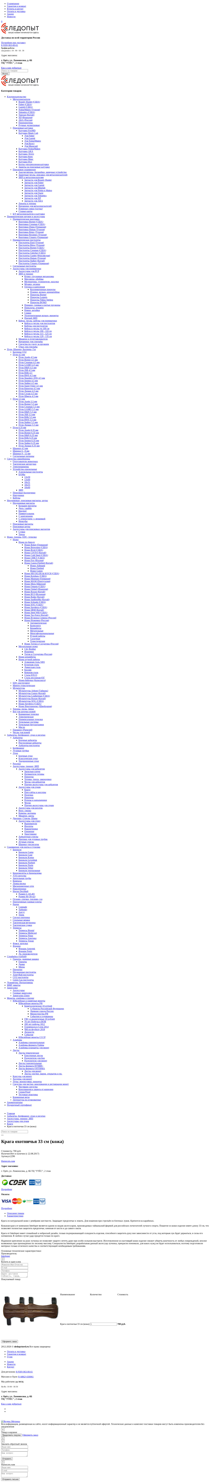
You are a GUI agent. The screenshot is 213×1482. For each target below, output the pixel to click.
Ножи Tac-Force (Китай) (36, 615)
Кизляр (27, 670)
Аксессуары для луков (30, 787)
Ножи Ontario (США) (34, 586)
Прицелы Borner (38, 294)
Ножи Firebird (37, 568)
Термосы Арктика (27, 938)
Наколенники (19, 888)
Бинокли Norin (26, 865)
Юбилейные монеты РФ (31, 1003)
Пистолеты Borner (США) (31, 248)
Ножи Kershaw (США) (35, 576)
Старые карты (25, 211)
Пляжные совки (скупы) (31, 208)
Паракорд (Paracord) (22, 730)
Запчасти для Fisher (33, 182)
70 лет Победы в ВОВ (35, 1021)
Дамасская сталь (32, 667)
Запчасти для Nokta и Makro (38, 190)
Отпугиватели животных (25, 461)
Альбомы (17, 1040)
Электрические (26, 717)
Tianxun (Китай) (26, 115)
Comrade (23, 907)
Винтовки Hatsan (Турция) (32, 229)
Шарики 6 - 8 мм (21, 451)
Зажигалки (12, 988)
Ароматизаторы (15, 1102)
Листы (16, 1050)
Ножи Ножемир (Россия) (36, 620)
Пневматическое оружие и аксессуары (26, 216)
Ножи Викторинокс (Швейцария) (35, 706)
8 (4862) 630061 (26, 1376)
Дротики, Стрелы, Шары (25, 818)
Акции (10, 14)
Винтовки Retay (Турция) (31, 232)
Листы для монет (32, 1071)
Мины (22, 967)
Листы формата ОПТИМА (32, 1068)
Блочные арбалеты (28, 740)
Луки (15, 753)
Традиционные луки (29, 761)
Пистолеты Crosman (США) (32, 250)
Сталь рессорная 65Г (34, 677)
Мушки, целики (32, 284)
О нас (10, 1356)
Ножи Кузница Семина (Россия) (40, 618)
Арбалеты (18, 737)
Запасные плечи (32, 771)
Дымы (22, 964)
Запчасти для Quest (33, 193)
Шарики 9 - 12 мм (21, 453)
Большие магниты (28, 505)
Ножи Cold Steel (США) (36, 555)
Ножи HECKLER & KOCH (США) (41, 573)
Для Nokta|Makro (32, 141)
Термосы (17, 928)
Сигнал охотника (21, 917)
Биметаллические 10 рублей (38, 1006)
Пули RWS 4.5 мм (27, 375)
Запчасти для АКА (33, 201)
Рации (16, 904)
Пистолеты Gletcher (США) (32, 253)
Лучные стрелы (26, 842)
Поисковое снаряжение (24, 169)
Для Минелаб (31, 146)
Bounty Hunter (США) (29, 102)
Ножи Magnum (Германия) (37, 578)
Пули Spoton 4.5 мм (28, 380)
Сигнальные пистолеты (24, 266)
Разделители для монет (35, 1060)
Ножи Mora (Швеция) (35, 584)
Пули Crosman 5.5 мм (29, 406)
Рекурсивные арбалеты (30, 743)
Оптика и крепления (34, 287)
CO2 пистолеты (20, 977)
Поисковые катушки (23, 128)
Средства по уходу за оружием (34, 344)
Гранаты (23, 961)
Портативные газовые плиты (27, 902)
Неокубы (23, 521)
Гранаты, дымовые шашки (26, 959)
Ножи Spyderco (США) (35, 607)
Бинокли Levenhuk (28, 860)
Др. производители (28, 954)
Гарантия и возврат (16, 6)
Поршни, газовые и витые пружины (42, 305)
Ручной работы (37, 636)
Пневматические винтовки (26, 219)
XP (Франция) (25, 117)
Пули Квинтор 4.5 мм (29, 388)
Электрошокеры (21, 466)
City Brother (30, 649)
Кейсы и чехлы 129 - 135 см (38, 336)
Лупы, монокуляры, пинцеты (27, 1081)
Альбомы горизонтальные (31, 1042)
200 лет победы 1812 (34, 1024)
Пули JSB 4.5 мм (27, 370)
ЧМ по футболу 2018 (34, 1029)
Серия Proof (24, 1092)
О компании (13, 3)
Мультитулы (19, 688)
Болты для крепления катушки (34, 164)
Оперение (29, 831)
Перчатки (17, 969)
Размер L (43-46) (27, 894)
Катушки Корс (26, 156)
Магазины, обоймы (33, 279)
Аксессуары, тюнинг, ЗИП (26, 766)
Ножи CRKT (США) (34, 558)
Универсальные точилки (31, 719)
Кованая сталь (31, 672)
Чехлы (27, 803)
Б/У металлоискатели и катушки (29, 214)
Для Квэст (29, 143)
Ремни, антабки (32, 310)
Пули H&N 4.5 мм (28, 367)
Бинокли (17, 849)
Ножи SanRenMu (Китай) (36, 599)
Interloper (5, 1256)
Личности (29, 1032)
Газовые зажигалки (22, 993)
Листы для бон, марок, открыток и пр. (43, 1073)
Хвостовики (30, 834)
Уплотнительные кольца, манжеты (41, 315)
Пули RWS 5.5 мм (27, 419)
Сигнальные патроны (23, 456)
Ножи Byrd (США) (33, 550)
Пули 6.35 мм (19, 427)
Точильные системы (29, 722)
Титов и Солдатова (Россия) (38, 654)
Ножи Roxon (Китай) (34, 591)
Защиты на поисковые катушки (34, 167)
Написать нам (8, 1161)
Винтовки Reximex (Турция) (33, 234)
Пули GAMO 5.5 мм (29, 409)
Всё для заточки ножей (24, 711)
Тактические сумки (22, 925)
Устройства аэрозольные (25, 469)
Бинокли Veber (26, 868)
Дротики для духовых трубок (33, 839)
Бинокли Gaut (25, 855)
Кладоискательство (16, 96)
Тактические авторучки (24, 464)
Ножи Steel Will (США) (35, 612)
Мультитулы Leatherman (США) (34, 696)
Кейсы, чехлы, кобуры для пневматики (38, 320)
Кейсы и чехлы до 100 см (36, 328)
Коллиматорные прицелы (42, 289)
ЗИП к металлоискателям (31, 177)
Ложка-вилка (19, 883)
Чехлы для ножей (21, 732)
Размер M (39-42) (27, 896)
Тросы (22, 534)
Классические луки (28, 758)
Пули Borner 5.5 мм (28, 404)
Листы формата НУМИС (31, 1066)
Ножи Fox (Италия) (34, 560)
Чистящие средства (28, 1087)
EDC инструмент (21, 683)
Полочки (28, 795)
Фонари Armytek (27, 948)
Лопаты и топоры (27, 203)
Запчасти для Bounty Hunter (38, 180)
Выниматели (30, 823)
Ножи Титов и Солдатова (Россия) (41, 644)
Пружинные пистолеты (24, 972)
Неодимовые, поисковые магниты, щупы (27, 500)
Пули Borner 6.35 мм (29, 433)
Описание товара (15, 1213)
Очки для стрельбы (28, 347)
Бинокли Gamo (26, 852)
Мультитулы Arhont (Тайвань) (33, 690)
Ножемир (29, 651)
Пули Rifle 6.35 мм (28, 438)
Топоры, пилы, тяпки (23, 709)
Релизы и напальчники (35, 800)
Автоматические (38, 623)
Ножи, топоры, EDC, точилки (22, 537)
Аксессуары (19, 990)
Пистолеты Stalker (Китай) (32, 261)
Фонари (17, 946)
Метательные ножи (28, 646)
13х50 (27, 477)
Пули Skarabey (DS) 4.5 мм (32, 378)
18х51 (27, 482)
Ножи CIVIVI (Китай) (35, 552)
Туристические (37, 641)
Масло (22, 727)
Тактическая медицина (24, 922)
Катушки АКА (26, 151)
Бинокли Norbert (27, 862)
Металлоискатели (21, 99)
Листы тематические (29, 1053)
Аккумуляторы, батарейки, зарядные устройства (43, 172)
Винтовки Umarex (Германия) (33, 237)
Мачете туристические (24, 685)
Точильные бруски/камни (31, 724)
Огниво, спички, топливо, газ (27, 899)
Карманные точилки (29, 714)
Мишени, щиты (26, 816)
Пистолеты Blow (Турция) (31, 245)
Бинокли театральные (29, 870)
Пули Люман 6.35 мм (29, 446)
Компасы (17, 881)
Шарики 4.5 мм (20, 448)
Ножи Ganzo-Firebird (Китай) (38, 563)
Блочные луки (26, 756)
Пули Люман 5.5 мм (28, 425)
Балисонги (35, 625)
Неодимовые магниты (24, 503)
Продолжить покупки (11, 1435)
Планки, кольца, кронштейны (45, 292)
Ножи (16, 539)
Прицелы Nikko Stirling (41, 300)
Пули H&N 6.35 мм (28, 435)
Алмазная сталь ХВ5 (34, 662)
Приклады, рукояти (34, 307)
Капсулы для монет (22, 1076)
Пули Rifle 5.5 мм (27, 417)
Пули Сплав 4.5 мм (28, 393)
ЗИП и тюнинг (26, 274)
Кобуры (16, 498)
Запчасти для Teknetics (35, 195)
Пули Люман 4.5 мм (28, 391)
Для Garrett (29, 138)
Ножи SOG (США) (33, 604)
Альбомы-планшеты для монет (34, 1047)
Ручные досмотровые (29, 125)
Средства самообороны (18, 459)
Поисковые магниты (23, 524)
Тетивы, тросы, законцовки (37, 779)
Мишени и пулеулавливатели (33, 339)
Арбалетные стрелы (28, 836)
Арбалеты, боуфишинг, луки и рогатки (26, 735)
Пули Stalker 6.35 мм (29, 443)
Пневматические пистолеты (27, 240)
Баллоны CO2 (20, 352)
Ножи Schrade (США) (35, 602)
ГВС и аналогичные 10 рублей (39, 1019)
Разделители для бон (34, 1058)
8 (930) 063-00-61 (9, 45)
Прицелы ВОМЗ (38, 302)
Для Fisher (29, 135)
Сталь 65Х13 (30, 675)
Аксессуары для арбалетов (32, 769)
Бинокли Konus (26, 857)
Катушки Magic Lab (28, 133)
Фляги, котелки (20, 943)
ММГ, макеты (13, 985)
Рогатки (17, 763)
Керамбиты (35, 628)
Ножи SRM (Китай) (34, 610)
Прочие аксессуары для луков (39, 805)
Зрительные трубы (22, 878)
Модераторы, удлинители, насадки (41, 281)
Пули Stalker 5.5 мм (28, 422)
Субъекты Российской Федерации (47, 1008)
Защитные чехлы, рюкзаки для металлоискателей (43, 175)
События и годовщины (41, 1016)
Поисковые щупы (21, 526)
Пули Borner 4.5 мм (28, 360)
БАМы (22, 474)
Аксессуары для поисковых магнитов (31, 529)
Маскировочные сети (23, 886)
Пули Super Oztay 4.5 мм (31, 386)
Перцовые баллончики (24, 492)
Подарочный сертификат (19, 1105)
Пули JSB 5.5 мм (27, 414)
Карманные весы (21, 1097)
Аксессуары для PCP (29, 271)
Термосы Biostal (26, 930)
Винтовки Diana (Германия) (32, 227)
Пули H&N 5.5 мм (28, 412)
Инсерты (28, 826)
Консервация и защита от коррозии (36, 1089)
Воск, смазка (25, 810)
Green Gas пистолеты (23, 980)
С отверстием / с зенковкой (32, 518)
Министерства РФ (39, 1014)
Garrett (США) (26, 107)
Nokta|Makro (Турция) (29, 109)
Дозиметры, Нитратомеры (20, 982)
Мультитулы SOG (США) (31, 701)
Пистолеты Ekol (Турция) (31, 242)
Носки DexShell (20, 891)
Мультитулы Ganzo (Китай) (32, 693)
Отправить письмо (10, 1479)
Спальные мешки (21, 920)
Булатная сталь (31, 664)
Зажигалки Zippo (21, 995)
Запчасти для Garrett (34, 185)
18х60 (27, 487)
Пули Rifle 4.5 (25, 373)
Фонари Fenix (25, 951)
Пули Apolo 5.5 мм (28, 401)
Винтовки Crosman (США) (32, 224)
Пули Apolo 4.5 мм (28, 357)
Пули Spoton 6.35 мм (29, 440)
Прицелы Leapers (38, 297)
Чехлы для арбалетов (34, 782)
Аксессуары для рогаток (31, 808)
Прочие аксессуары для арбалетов (41, 784)
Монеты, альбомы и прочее (20, 998)
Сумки (22, 532)
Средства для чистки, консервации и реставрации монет (41, 1084)
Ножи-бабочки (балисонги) (32, 680)
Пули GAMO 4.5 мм (29, 365)
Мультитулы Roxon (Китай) (32, 698)
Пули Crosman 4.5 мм (29, 362)
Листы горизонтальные (30, 1063)
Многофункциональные (42, 633)
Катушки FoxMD (27, 130)
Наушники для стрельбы (31, 341)
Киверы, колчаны (27, 813)
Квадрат (23, 511)
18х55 (27, 485)
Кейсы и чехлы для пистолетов (39, 323)
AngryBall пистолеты (23, 974)
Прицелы (29, 776)
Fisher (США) (25, 104)
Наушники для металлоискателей (35, 206)
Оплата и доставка (16, 11)
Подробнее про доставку (13, 42)
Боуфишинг (18, 748)
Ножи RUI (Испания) (34, 594)
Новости (11, 16)
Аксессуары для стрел (29, 821)
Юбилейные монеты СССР (32, 1037)
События (28, 1034)
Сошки (27, 313)
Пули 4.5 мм (19, 354)
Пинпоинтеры (26, 122)
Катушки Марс (26, 159)
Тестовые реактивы (28, 1094)
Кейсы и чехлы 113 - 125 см (38, 334)
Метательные (36, 631)
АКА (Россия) (25, 120)
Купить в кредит (15, 9)
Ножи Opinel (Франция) (36, 589)
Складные (35, 638)
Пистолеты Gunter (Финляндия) (34, 255)
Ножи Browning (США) (36, 547)
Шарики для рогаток (29, 844)
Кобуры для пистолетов (36, 326)
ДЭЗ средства (19, 875)
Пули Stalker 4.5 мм (28, 383)
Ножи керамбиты (27, 657)
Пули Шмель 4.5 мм (28, 396)
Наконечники (31, 829)
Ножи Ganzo (36, 571)
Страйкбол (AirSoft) (17, 956)
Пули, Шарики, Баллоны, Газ (21, 349)
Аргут (22, 912)
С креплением (26, 516)
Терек (21, 915)
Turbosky (23, 909)
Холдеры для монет (22, 1079)
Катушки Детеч (26, 154)
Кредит (10, 1367)
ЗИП (21, 490)
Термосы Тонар (26, 941)
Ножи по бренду (27, 542)
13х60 (27, 479)
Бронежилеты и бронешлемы (27, 873)
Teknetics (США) (27, 112)
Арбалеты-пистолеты (29, 745)
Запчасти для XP (32, 198)
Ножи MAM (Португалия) (37, 581)
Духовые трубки (21, 750)
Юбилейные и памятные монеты (29, 1001)
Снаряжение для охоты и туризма (23, 847)
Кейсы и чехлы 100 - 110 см (38, 331)
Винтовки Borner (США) (31, 221)
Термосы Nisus (26, 935)
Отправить (7, 1459)
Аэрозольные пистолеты (31, 472)
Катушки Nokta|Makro (29, 149)
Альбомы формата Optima (31, 1045)
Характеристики (15, 1216)
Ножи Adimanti (37, 565)
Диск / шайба (25, 508)
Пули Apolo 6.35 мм (28, 430)
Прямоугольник (26, 513)
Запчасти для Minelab (34, 188)
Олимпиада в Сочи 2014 (36, 1027)
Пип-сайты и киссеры (35, 792)
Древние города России (42, 1011)
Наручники (18, 495)
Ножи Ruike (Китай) (34, 597)
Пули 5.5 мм (19, 399)
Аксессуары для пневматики (27, 268)
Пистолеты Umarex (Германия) (34, 263)
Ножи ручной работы (29, 659)
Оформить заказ (9, 1341)
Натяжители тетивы (34, 774)
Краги (27, 789)
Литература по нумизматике (27, 1100)
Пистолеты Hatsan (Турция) (32, 258)
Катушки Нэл (25, 162)
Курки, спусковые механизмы (39, 276)
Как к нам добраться (11, 68)
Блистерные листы (33, 1055)
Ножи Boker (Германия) (36, 545)
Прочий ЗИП (30, 318)
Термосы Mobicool (28, 933)
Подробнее (6, 1189)
